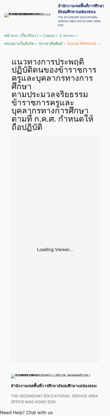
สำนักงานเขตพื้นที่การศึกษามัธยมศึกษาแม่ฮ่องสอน (54, 385)
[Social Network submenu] (99, 43)
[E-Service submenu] (77, 35)
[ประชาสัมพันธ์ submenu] (65, 43)
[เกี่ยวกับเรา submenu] (41, 35)
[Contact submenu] (57, 35)
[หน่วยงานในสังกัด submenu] (36, 43)
